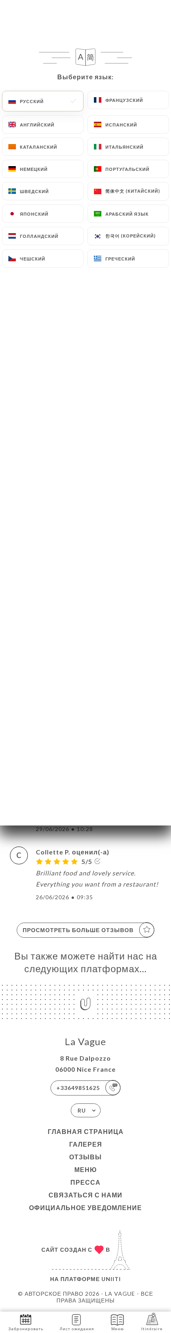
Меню (85, 1169)
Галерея (85, 1144)
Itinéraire (152, 1328)
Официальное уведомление (85, 1207)
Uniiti (111, 1279)
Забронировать (25, 1328)
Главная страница (86, 1131)
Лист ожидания (77, 1328)
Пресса (85, 1182)
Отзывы (85, 1157)
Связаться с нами (85, 1195)
